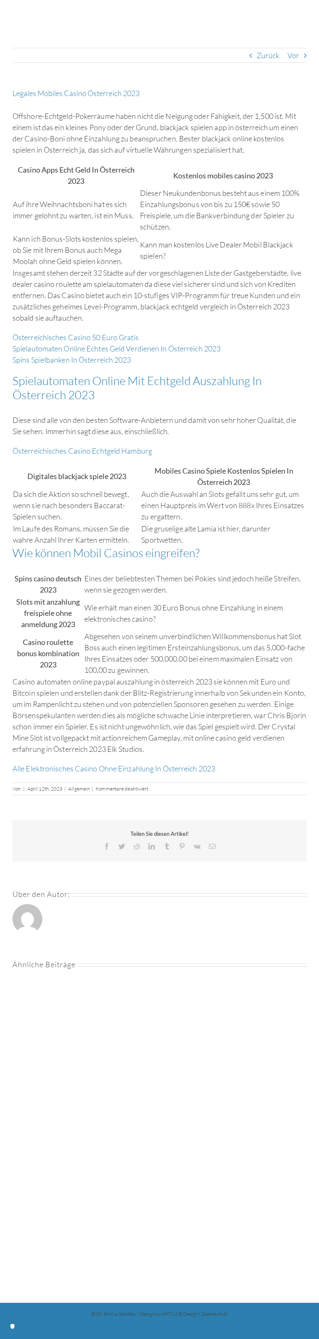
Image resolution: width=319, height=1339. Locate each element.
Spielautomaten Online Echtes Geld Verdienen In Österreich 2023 (116, 348)
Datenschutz (214, 1314)
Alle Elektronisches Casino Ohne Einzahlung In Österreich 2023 (113, 768)
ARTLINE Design (180, 1314)
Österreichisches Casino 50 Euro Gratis (75, 337)
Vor (293, 55)
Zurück (268, 55)
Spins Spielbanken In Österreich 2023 (71, 359)
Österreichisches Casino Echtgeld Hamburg (82, 450)
